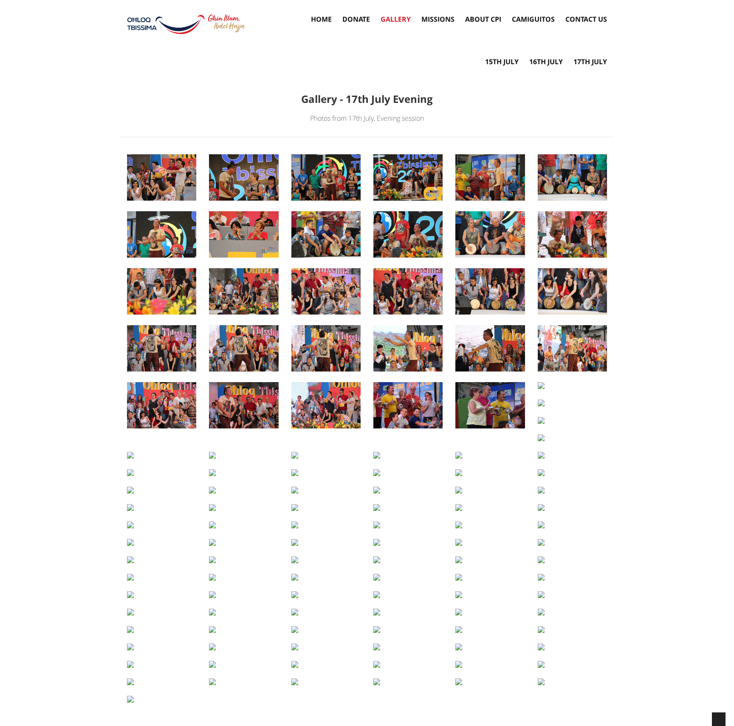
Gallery (396, 19)
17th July (590, 61)
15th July (502, 61)
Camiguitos (533, 19)
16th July (546, 61)
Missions (438, 19)
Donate (356, 19)
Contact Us (586, 19)
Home (321, 19)
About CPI (483, 19)
